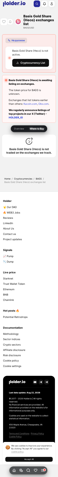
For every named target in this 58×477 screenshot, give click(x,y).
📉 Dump (8, 261)
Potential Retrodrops (15, 317)
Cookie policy (11, 360)
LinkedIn (8, 223)
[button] (28, 470)
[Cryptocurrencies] (21, 470)
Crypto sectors (12, 344)
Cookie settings (12, 366)
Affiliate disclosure (14, 350)
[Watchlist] (35, 470)
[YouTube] (35, 382)
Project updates (12, 239)
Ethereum (8, 289)
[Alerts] (44, 3)
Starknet (8, 278)
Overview (19, 128)
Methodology (11, 333)
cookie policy (17, 451)
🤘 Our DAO (10, 207)
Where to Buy (37, 128)
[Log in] (51, 3)
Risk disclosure (12, 355)
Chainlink (8, 299)
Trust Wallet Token (14, 283)
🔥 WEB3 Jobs (11, 212)
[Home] (14, 470)
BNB (5, 294)
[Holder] (17, 382)
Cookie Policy (15, 436)
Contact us (9, 234)
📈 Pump (8, 256)
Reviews (8, 217)
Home (7, 178)
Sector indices (11, 339)
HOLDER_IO (16, 117)
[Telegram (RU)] (46, 382)
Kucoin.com (30, 103)
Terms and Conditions (19, 433)
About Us (8, 228)
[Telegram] (41, 382)
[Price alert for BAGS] (10, 22)
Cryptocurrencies (23, 178)
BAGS (39, 178)
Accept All (29, 459)
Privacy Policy (37, 433)
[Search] (37, 3)
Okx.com (43, 103)
